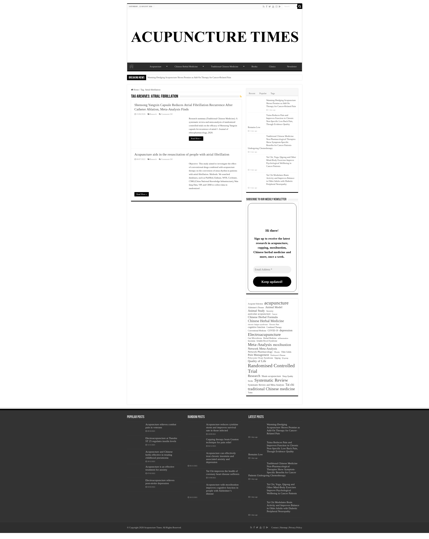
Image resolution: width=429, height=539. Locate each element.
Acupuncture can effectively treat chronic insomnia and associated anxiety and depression (221, 458)
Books (254, 66)
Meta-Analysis (260, 344)
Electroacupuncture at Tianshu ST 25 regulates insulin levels (161, 440)
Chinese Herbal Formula (263, 317)
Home (131, 66)
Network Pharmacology (260, 351)
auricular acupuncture (259, 314)
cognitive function (256, 327)
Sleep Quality (287, 376)
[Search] (299, 6)
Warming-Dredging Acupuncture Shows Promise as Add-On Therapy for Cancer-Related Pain (189, 77)
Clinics (272, 66)
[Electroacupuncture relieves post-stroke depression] (135, 484)
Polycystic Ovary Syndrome (260, 358)
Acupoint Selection (255, 304)
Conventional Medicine (257, 331)
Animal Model (273, 307)
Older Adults (286, 352)
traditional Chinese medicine (271, 389)
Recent (252, 93)
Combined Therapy (274, 327)
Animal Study (256, 310)
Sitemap (283, 527)
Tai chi (289, 384)
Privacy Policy (295, 527)
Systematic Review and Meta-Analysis (266, 385)
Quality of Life (257, 361)
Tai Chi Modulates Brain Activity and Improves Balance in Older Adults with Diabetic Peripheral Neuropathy (283, 507)
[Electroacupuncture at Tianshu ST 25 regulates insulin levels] (135, 442)
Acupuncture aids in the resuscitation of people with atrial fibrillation (181, 154)
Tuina (250, 393)
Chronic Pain (274, 324)
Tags (273, 93)
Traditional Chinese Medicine (224, 66)
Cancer (274, 314)
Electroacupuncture (264, 334)
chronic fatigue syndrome (258, 324)
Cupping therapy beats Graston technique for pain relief (222, 441)
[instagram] (276, 7)
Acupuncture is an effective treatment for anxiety (159, 468)
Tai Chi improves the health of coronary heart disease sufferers (222, 472)
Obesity (277, 352)
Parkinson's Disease (277, 355)
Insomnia (251, 341)
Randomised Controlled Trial (271, 368)
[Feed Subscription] (241, 96)
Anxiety (269, 311)
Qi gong (285, 358)
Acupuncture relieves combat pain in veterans (160, 426)
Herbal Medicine (270, 338)
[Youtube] (273, 7)
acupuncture (276, 302)
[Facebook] (267, 7)
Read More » (196, 138)
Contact (275, 527)
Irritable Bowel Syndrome (267, 341)
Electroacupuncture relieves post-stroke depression (159, 482)
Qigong (277, 358)
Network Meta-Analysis (262, 348)
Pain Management (258, 354)
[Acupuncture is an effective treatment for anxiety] (135, 471)
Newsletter (292, 66)
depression (286, 330)
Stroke (250, 381)
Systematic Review (271, 380)
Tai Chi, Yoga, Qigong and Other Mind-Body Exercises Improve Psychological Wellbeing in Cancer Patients (282, 489)
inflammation (283, 338)
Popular (262, 93)
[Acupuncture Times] (214, 36)
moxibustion (282, 345)
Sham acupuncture (271, 376)
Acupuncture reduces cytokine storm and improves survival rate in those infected (222, 427)
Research (153, 114)
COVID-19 (273, 330)
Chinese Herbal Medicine (186, 66)
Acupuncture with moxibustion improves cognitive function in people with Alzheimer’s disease (222, 489)
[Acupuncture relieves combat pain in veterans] (135, 428)
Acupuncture (155, 66)
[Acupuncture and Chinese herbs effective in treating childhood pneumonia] (135, 456)
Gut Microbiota (255, 338)
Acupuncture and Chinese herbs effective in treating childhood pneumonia (159, 454)
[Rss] (263, 7)
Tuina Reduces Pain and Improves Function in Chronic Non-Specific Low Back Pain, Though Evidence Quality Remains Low (271, 121)
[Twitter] (269, 7)
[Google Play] (280, 7)
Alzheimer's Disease (256, 307)
